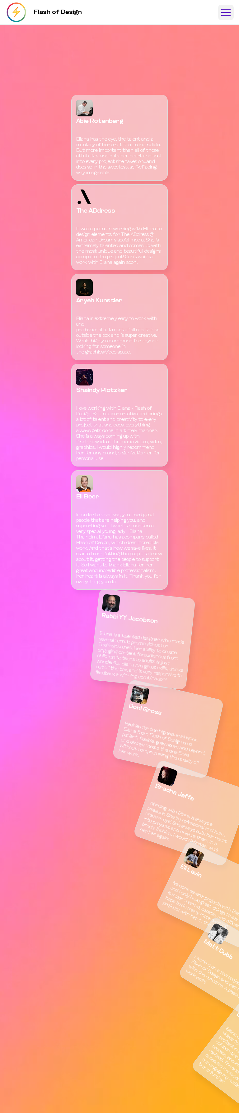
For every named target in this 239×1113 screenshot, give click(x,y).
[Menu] (226, 12)
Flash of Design (58, 12)
